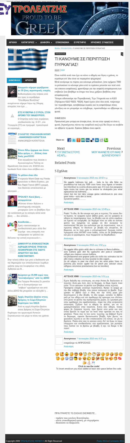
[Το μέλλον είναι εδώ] (12, 184)
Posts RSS (102, 441)
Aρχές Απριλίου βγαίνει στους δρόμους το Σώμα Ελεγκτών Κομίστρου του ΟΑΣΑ (33, 300)
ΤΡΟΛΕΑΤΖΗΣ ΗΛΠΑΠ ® (32, 441)
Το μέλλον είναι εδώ (28, 175)
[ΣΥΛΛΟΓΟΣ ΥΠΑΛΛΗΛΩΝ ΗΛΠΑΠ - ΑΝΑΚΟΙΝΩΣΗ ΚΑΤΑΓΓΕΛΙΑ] (12, 143)
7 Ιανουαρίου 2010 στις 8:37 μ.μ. (92, 338)
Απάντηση (68, 202)
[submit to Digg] (88, 140)
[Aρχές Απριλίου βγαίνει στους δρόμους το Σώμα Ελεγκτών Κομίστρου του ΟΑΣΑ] (12, 306)
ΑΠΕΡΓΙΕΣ (14, 49)
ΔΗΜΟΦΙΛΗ (14, 80)
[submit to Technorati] (106, 140)
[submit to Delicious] (92, 140)
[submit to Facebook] (69, 140)
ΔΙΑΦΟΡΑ (45, 42)
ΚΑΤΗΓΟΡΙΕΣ (27, 42)
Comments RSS (116, 441)
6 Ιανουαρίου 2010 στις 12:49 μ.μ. (95, 209)
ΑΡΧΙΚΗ (13, 42)
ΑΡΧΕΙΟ (29, 80)
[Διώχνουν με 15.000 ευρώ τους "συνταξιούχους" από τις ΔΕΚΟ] (12, 284)
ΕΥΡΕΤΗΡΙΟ (80, 42)
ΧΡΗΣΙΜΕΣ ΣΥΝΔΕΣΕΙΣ (102, 42)
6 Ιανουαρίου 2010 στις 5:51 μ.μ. (94, 276)
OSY (63, 70)
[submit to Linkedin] (97, 140)
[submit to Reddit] (101, 140)
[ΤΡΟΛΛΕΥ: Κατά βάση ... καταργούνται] (12, 206)
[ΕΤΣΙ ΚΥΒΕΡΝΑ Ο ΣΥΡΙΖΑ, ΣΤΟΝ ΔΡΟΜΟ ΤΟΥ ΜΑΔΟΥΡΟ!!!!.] (12, 119)
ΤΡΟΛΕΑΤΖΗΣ (60, 54)
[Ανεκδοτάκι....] (12, 231)
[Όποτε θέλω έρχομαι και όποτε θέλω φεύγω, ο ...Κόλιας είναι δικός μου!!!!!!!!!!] (12, 159)
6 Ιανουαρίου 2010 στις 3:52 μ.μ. (92, 245)
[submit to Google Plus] (78, 140)
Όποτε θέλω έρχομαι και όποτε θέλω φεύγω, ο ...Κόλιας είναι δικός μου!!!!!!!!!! (33, 153)
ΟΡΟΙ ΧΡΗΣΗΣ (31, 49)
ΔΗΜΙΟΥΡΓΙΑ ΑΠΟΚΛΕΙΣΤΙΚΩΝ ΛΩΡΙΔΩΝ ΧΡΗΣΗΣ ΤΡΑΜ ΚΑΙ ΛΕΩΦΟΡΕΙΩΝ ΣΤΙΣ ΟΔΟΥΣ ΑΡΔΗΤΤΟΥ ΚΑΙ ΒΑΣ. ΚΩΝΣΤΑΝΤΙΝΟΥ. (33, 250)
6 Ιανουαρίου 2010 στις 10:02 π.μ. (92, 178)
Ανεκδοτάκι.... (25, 222)
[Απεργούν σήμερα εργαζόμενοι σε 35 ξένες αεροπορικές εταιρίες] (12, 96)
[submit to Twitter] (74, 140)
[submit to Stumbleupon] (83, 140)
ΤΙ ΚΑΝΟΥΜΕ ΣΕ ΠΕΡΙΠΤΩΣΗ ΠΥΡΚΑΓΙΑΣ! (82, 61)
